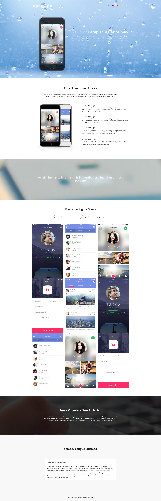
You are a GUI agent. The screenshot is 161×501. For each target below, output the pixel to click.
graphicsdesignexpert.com (84, 497)
